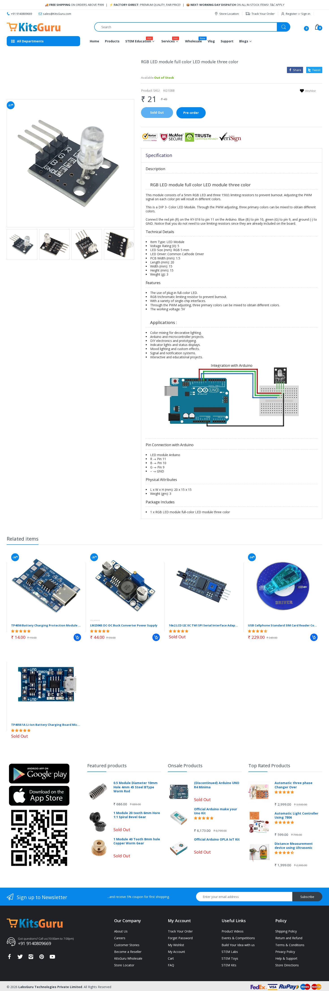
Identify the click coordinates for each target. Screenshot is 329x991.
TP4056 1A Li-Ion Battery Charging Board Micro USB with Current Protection (46, 725)
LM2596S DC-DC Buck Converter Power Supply (123, 625)
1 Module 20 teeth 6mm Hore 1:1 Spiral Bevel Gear (136, 815)
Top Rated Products (269, 766)
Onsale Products (185, 766)
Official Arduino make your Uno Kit (215, 811)
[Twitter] (20, 958)
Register (291, 14)
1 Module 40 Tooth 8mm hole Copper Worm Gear (136, 841)
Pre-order (191, 113)
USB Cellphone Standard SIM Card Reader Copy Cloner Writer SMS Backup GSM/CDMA (283, 625)
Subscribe (307, 897)
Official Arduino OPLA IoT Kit (217, 839)
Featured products (107, 766)
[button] (21, 631)
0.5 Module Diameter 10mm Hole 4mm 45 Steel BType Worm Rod (135, 787)
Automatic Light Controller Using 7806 (296, 815)
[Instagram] (31, 958)
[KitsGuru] (33, 27)
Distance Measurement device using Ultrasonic (294, 846)
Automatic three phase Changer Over (293, 785)
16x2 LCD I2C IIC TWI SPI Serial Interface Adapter (204, 625)
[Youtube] (52, 958)
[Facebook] (9, 958)
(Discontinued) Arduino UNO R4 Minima (216, 785)
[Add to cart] (77, 637)
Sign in (305, 14)
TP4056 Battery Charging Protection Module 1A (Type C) (46, 625)
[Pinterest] (41, 958)
